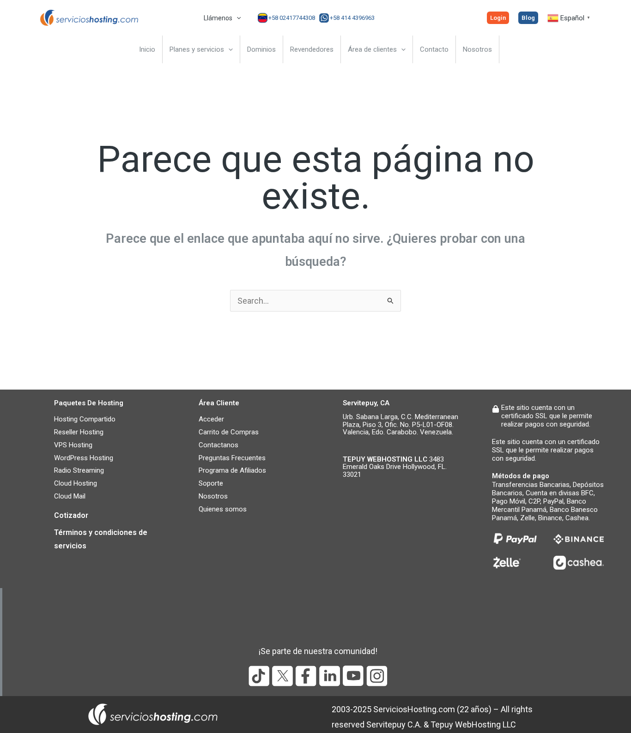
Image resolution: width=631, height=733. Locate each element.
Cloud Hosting (75, 483)
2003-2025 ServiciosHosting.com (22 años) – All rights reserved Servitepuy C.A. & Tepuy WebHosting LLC (432, 716)
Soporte (211, 483)
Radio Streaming (79, 470)
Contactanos (218, 445)
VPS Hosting (73, 445)
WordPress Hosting (83, 458)
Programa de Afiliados (232, 470)
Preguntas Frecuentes (232, 458)
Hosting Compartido (84, 419)
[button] (236, 18)
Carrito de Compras (229, 432)
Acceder (211, 419)
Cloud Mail (69, 496)
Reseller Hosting (78, 432)
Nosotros (213, 496)
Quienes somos (223, 509)
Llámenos (218, 18)
